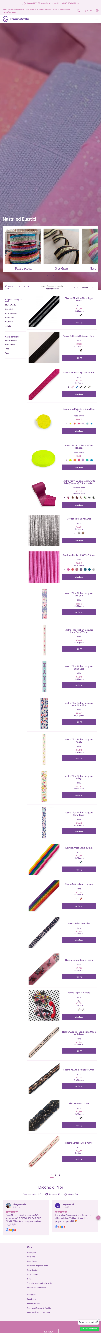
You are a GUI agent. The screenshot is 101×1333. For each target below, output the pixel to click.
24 (24, 286)
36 (28, 286)
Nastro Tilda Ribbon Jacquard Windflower (78, 813)
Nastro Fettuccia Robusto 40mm (79, 336)
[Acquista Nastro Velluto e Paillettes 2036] (44, 1078)
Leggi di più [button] (11, 1224)
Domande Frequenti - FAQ (37, 1265)
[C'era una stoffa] (16, 19)
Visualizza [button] (79, 394)
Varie (7, 353)
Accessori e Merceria (55, 286)
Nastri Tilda (9, 317)
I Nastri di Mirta (11, 340)
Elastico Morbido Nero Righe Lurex (79, 299)
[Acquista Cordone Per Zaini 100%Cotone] (44, 567)
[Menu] (96, 19)
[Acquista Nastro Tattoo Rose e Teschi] (44, 969)
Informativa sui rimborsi (36, 1287)
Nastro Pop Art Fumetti (79, 992)
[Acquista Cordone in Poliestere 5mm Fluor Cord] (44, 420)
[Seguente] (71, 1175)
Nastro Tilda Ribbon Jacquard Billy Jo (78, 777)
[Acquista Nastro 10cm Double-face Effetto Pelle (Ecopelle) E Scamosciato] (44, 494)
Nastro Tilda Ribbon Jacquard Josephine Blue (78, 704)
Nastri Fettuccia (11, 313)
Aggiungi (78, 322)
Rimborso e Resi (33, 1303)
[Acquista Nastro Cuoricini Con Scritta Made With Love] (44, 1042)
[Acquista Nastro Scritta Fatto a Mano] (44, 1151)
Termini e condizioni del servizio (39, 1283)
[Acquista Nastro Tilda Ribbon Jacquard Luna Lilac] (44, 676)
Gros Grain (9, 309)
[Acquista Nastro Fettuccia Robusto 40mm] (44, 347)
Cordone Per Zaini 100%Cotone (79, 555)
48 (8, 288)
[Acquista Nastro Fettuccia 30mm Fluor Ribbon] (44, 457)
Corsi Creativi (32, 1270)
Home (42, 286)
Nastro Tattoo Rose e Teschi (79, 960)
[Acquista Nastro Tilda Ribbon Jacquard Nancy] (44, 749)
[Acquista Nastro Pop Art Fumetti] (44, 1005)
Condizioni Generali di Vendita (39, 1308)
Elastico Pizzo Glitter (79, 1103)
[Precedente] (47, 276)
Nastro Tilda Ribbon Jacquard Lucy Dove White (78, 631)
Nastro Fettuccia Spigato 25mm (78, 372)
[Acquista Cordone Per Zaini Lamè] (44, 530)
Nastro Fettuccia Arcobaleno (79, 884)
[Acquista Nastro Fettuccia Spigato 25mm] (44, 384)
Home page (31, 1252)
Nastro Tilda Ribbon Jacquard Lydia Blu (78, 594)
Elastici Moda (10, 305)
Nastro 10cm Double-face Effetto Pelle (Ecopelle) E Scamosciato (78, 482)
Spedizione (31, 1299)
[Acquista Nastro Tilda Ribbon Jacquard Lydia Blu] (44, 603)
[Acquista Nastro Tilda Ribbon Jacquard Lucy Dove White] (44, 640)
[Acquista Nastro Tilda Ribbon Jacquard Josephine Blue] (44, 713)
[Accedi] (97, 11)
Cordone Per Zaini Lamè (79, 518)
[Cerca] (78, 11)
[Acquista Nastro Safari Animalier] (44, 932)
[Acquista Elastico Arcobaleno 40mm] (44, 859)
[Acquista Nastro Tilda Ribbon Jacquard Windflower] (44, 822)
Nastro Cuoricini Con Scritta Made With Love (79, 1033)
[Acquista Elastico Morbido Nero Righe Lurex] (44, 311)
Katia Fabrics (10, 344)
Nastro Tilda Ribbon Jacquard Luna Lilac (78, 667)
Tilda (7, 349)
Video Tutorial (32, 1274)
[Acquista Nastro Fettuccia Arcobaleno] (44, 896)
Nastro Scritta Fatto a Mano (79, 1142)
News (29, 1279)
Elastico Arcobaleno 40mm (78, 847)
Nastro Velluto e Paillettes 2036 (78, 1069)
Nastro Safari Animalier (78, 923)
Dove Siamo (32, 1261)
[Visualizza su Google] (8, 1205)
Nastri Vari (9, 322)
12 (19, 286)
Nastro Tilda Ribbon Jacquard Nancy (78, 740)
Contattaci (31, 1294)
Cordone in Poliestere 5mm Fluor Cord (79, 410)
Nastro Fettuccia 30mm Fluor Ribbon (79, 446)
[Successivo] (54, 276)
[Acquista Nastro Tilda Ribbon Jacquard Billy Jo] (44, 786)
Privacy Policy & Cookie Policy (38, 1312)
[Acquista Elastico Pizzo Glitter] (44, 1115)
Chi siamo (31, 1257)
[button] (15, 300)
